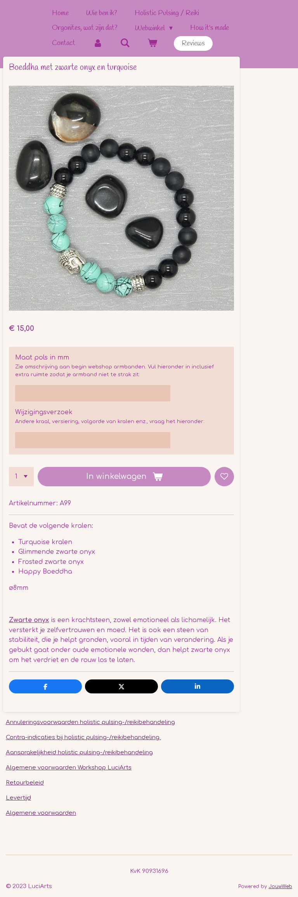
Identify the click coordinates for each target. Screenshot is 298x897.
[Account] (97, 43)
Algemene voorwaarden (41, 813)
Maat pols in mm (42, 357)
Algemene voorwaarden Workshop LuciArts (69, 767)
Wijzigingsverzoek (44, 412)
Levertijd (18, 798)
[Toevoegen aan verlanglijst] (224, 476)
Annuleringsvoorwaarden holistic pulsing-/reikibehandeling (90, 722)
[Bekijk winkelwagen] (152, 43)
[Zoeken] (124, 43)
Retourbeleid (25, 782)
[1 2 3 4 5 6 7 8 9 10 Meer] (21, 476)
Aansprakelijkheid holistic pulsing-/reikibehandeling (79, 752)
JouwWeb (280, 886)
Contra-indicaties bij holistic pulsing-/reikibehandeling (83, 737)
